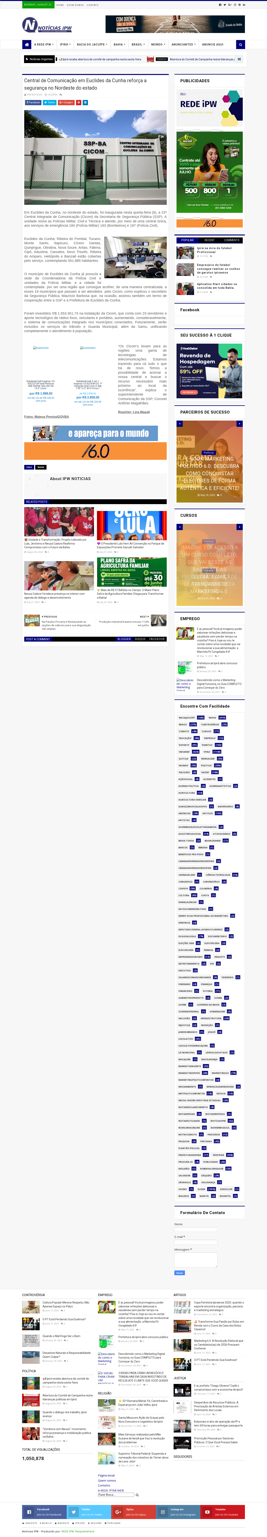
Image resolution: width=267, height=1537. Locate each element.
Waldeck (183, 1196)
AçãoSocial (185, 779)
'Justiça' (183, 758)
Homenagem (217, 1011)
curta (205, 895)
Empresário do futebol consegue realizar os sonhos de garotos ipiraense (218, 268)
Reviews (96, 1523)
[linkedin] (243, 5)
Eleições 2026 (186, 943)
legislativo (185, 1038)
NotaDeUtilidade (189, 1120)
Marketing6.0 (220, 1073)
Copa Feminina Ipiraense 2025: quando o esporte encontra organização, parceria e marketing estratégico (219, 1306)
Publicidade (210, 1161)
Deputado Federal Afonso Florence (200, 929)
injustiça (184, 1025)
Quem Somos (75, 5)
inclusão (184, 1018)
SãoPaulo (184, 1182)
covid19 (183, 888)
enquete (219, 956)
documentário (217, 936)
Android (63, 1523)
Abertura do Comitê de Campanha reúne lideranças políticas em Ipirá (161, 59)
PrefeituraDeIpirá (189, 1155)
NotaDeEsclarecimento (193, 1107)
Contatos (104, 1485)
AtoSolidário (221, 833)
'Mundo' (183, 765)
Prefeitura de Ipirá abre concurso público (143, 1337)
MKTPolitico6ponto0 (191, 1093)
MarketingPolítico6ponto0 (195, 1079)
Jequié (211, 1032)
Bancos (183, 847)
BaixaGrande (213, 840)
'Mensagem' (208, 758)
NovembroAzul (220, 1127)
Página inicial (106, 1475)
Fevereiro (227, 977)
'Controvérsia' (210, 724)
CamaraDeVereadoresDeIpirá (196, 861)
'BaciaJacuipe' (186, 717)
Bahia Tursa (186, 840)
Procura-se (185, 1161)
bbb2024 (202, 847)
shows (182, 1189)
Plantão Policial (189, 1148)
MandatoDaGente (189, 1066)
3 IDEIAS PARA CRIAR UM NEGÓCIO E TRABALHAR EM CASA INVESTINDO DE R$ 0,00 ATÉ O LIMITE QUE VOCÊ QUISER (143, 1376)
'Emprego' (210, 738)
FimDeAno (184, 984)
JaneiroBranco (187, 1032)
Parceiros (214, 1134)
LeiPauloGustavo (217, 1052)
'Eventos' (111, 59)
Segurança (208, 1182)
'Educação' (185, 738)
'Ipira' (207, 751)
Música (221, 1093)
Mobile (46, 1523)
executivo (184, 970)
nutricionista (187, 1134)
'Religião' (184, 772)
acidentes (209, 779)
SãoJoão (206, 1175)
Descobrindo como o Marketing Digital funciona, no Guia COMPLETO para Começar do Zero (219, 683)
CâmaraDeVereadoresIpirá (194, 868)
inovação (207, 1025)
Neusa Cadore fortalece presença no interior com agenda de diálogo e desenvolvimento (54, 595)
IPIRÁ (64, 44)
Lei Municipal (186, 1052)
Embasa (208, 950)
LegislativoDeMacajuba (193, 1045)
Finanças (206, 984)
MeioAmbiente (187, 1086)
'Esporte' (184, 745)
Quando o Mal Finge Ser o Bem (61, 1336)
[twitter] (225, 5)
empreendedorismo (190, 956)
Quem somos (107, 1480)
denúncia (184, 922)
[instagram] (235, 5)
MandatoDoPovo (189, 1073)
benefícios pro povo (190, 854)
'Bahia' (41, 467)
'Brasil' (182, 724)
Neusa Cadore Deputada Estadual (199, 1100)
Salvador (184, 1175)
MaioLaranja (209, 1059)
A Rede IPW (42, 44)
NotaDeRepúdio (215, 1114)
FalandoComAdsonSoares (194, 977)
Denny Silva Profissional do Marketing (203, 915)
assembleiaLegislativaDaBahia (197, 827)
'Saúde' (205, 772)
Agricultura (186, 792)
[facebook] (220, 5)
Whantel (225, 1196)
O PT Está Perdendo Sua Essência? (64, 1319)
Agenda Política (188, 786)
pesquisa (184, 1141)
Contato (93, 5)
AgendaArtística (220, 786)
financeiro (185, 991)
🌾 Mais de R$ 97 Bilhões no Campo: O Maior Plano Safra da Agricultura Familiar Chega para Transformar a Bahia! (130, 593)
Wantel (204, 1196)
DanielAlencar (187, 902)
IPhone (79, 1523)
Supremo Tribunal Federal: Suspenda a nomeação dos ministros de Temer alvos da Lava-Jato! (143, 1457)
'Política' (206, 765)
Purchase (114, 1523)
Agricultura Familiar (192, 799)
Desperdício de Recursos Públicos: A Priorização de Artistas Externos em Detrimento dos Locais (216, 1406)
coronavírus (211, 881)
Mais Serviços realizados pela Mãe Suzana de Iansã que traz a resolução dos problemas (141, 1438)
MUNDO (157, 44)
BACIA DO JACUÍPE (91, 44)
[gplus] (230, 5)
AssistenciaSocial (189, 833)
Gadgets (31, 1523)
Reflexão (183, 1168)
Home (60, 5)
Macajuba (184, 1059)
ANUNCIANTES (182, 44)
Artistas (184, 820)
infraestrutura (211, 1018)
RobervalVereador (211, 1168)
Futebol (208, 991)
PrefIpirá (224, 59)
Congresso (185, 881)
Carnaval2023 (186, 874)
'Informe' (184, 751)
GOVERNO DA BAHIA (208, 1004)
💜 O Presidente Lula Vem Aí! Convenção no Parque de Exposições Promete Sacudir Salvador (130, 545)
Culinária (206, 888)
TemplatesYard (84, 1531)
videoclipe (226, 1189)
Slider (201, 1189)
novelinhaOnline (189, 1127)
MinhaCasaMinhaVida (220, 1086)
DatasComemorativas (192, 909)
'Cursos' (209, 578)
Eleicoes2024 (211, 943)
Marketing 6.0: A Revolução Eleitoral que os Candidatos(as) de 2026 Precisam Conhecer (218, 1344)
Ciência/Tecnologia (218, 874)
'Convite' (183, 731)
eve (212, 963)
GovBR (182, 1004)
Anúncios (184, 813)
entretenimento (188, 963)
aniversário (225, 806)
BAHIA (118, 44)
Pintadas (206, 1141)
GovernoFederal (188, 1011)
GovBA (218, 997)
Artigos (207, 813)
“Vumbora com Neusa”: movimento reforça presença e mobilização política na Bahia (67, 1432)
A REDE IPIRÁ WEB (111, 1490)
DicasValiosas (187, 936)
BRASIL (137, 44)
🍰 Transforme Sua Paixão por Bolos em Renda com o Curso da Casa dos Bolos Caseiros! (219, 1325)
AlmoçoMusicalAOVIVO (192, 806)
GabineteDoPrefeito (190, 997)
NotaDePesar (186, 1114)
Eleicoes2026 (185, 950)
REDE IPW (68, 1531)
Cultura (183, 895)
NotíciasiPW (218, 1120)
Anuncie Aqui (212, 44)
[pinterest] (239, 5)
